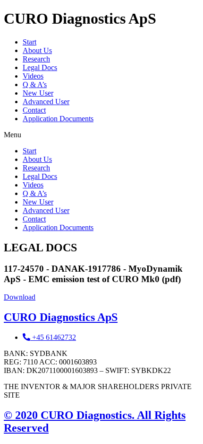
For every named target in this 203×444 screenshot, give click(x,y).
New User (38, 93)
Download (19, 297)
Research (36, 59)
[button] (101, 135)
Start (29, 42)
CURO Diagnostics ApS (61, 317)
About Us (37, 50)
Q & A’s (35, 84)
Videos (33, 76)
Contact (34, 110)
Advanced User (46, 102)
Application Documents (58, 119)
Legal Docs (40, 67)
